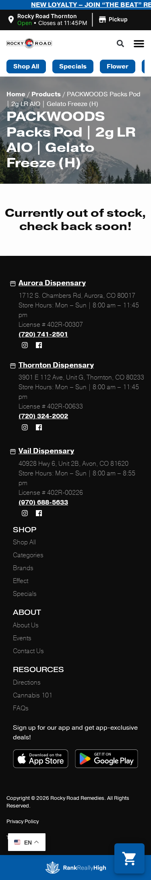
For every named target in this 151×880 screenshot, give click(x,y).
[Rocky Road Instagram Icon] (25, 345)
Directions (27, 682)
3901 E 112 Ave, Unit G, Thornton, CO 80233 (81, 377)
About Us (26, 625)
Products (46, 94)
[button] (68, 20)
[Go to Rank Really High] (76, 867)
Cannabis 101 (32, 695)
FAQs (21, 708)
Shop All (24, 542)
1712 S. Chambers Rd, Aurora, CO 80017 (77, 295)
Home (15, 94)
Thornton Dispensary (56, 365)
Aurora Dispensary (52, 283)
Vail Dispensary (46, 451)
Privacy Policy (22, 821)
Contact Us (28, 651)
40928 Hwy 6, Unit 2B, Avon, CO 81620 (73, 463)
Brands (23, 568)
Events (22, 638)
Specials (25, 593)
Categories (28, 555)
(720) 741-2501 (43, 334)
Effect (20, 581)
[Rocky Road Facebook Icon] (39, 345)
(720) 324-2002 (43, 416)
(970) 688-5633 (43, 502)
